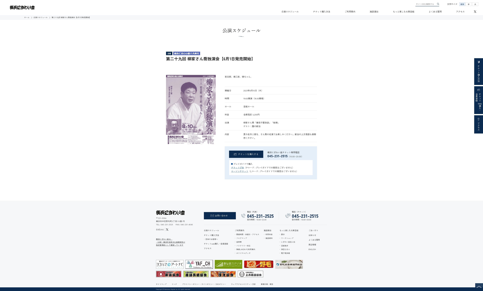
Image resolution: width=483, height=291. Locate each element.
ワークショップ (287, 238)
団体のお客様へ (212, 239)
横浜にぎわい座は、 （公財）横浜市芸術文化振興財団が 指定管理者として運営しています (170, 242)
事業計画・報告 (267, 284)
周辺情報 (312, 244)
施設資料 (269, 238)
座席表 (239, 242)
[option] (191, 110)
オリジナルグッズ (243, 253)
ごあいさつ (313, 230)
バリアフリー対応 (243, 245)
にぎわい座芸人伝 (288, 242)
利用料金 (269, 234)
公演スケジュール (290, 11)
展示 (283, 234)
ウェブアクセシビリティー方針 (243, 284)
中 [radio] (469, 4)
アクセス (460, 11)
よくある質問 (435, 11)
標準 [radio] (462, 4)
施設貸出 (374, 11)
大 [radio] (475, 4)
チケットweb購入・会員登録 (216, 243)
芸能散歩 (284, 245)
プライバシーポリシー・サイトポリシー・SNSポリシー (204, 284)
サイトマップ (161, 284)
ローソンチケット (239, 171)
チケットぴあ (237, 167)
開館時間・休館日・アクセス (247, 234)
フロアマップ (241, 238)
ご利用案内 (350, 11)
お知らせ (312, 235)
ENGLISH (312, 249)
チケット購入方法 (321, 11)
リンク (174, 284)
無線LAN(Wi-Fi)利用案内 (245, 249)
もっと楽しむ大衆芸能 (403, 11)
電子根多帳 (285, 253)
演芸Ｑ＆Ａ (285, 249)
